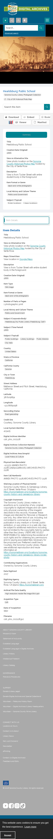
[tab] (26, 135)
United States (10, 351)
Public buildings (14, 203)
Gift (6, 602)
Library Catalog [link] (9, 665)
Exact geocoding (11, 414)
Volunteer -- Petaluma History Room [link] (17, 701)
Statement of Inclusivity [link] (12, 639)
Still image (9, 287)
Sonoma (8, 369)
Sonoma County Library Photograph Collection (22, 95)
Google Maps (26, 259)
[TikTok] (22, 805)
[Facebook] (11, 805)
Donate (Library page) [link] (11, 691)
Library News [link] (8, 736)
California (9, 360)
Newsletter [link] (7, 746)
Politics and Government (18, 194)
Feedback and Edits (11, 761)
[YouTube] (5, 805)
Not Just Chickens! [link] (10, 741)
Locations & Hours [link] (10, 726)
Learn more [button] (30, 827)
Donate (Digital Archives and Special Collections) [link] (22, 696)
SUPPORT (7, 688)
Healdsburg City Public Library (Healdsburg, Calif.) (25, 322)
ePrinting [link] (6, 751)
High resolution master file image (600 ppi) (22, 594)
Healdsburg (10, 378)
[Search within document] (47, 107)
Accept (7, 835)
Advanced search (11, 33)
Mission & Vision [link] (9, 634)
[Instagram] (17, 805)
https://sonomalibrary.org (31, 585)
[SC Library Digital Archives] (26, 8)
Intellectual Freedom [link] (11, 659)
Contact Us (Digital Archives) (14, 758)
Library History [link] (9, 654)
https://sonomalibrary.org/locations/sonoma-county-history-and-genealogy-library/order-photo (26, 555)
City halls (9, 343)
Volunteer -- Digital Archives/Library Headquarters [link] (23, 706)
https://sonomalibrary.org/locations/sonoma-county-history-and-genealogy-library (26, 493)
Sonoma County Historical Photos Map (24, 162)
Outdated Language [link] (11, 644)
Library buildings (30, 203)
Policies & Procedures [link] (11, 677)
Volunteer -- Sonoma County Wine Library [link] (20, 711)
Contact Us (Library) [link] (11, 731)
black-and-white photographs (20, 186)
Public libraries (42, 339)
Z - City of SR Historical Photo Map (18, 99)
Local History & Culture (14, 457)
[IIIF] (10, 122)
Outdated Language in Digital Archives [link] (18, 649)
